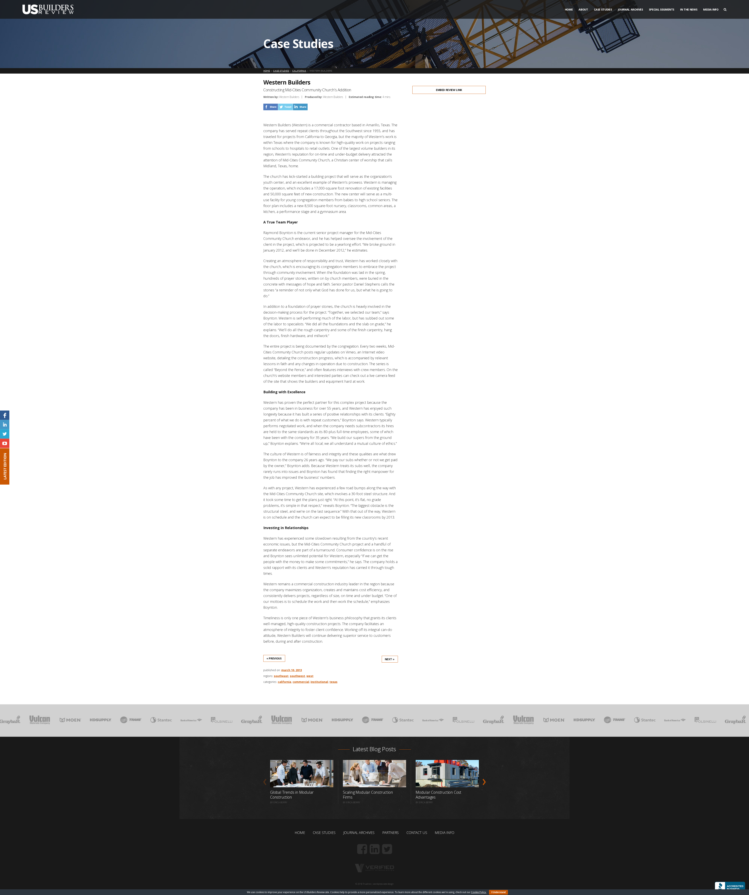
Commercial (301, 682)
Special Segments (661, 9)
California (284, 682)
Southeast (281, 676)
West (309, 676)
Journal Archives (630, 9)
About (583, 9)
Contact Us (416, 832)
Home (569, 9)
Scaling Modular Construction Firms (368, 795)
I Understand (498, 892)
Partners (390, 832)
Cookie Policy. (478, 892)
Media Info (711, 9)
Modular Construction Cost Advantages (438, 795)
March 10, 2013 (291, 670)
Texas (333, 682)
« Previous (274, 658)
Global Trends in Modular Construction (292, 795)
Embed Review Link (449, 90)
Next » (389, 659)
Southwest (297, 676)
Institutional (319, 682)
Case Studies (603, 9)
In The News (688, 9)
